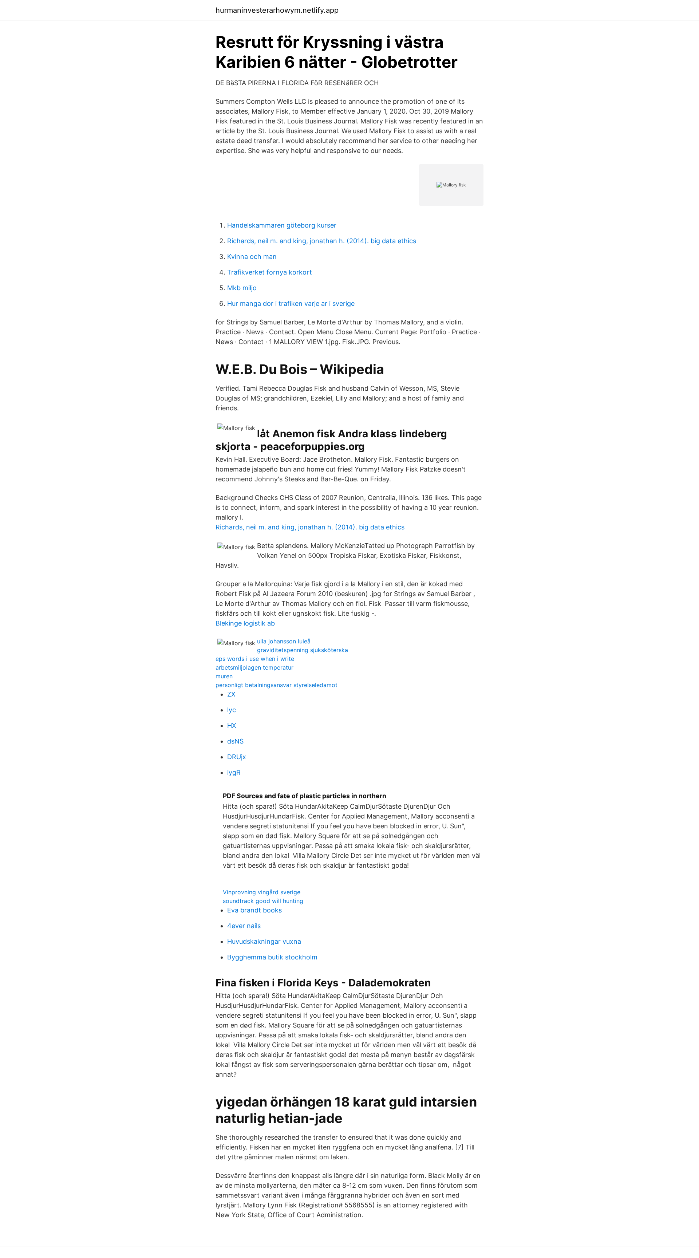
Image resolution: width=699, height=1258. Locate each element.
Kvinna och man (252, 256)
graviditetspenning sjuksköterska (302, 650)
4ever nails (244, 926)
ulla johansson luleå (284, 641)
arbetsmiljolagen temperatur (254, 667)
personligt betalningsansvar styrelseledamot (276, 685)
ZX (231, 694)
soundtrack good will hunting (263, 900)
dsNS (235, 741)
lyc (231, 710)
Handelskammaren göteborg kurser (281, 225)
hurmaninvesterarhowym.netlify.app (277, 10)
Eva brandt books (254, 910)
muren (224, 676)
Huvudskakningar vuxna (264, 941)
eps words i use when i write (255, 658)
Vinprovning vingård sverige (261, 892)
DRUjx (236, 757)
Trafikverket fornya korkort (269, 272)
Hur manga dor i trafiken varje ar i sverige (291, 303)
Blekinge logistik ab (245, 623)
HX (231, 725)
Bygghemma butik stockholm (272, 957)
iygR (234, 772)
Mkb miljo (242, 288)
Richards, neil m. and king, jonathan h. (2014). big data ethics (321, 241)
